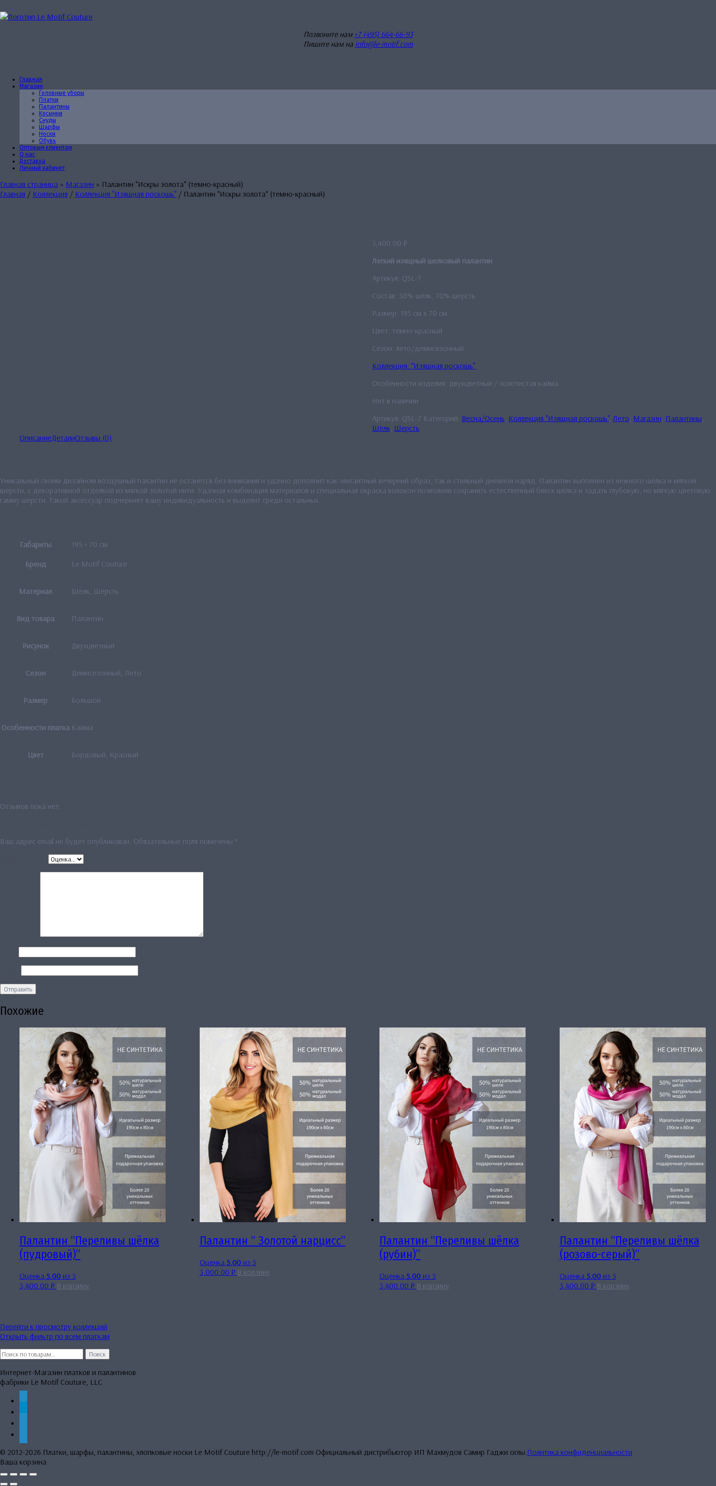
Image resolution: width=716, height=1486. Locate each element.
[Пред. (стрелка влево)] (4, 1484)
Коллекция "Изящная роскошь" (125, 194)
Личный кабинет (42, 168)
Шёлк (381, 428)
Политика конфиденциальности (579, 1452)
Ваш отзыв (20, 934)
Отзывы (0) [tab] (93, 437)
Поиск (97, 1354)
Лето (621, 418)
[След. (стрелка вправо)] (14, 1484)
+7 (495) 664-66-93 (383, 34)
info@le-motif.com (384, 44)
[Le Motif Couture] (46, 16)
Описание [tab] (35, 437)
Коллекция (50, 194)
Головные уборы (61, 93)
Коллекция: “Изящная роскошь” (423, 365)
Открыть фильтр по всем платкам (55, 1336)
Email (10, 970)
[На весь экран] (14, 1474)
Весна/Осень (483, 418)
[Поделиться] (23, 1474)
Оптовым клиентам (45, 147)
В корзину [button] (73, 1285)
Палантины (683, 418)
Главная (12, 194)
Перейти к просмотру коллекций (53, 1326)
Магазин (31, 86)
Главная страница (29, 184)
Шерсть (406, 428)
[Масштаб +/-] (4, 1474)
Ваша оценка (24, 858)
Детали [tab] (63, 437)
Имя (9, 951)
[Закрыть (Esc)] (33, 1474)
